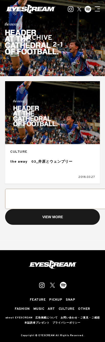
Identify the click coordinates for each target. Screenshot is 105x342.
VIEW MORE (52, 217)
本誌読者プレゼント (37, 323)
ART (51, 309)
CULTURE (19, 152)
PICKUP (55, 300)
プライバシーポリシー (66, 323)
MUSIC (38, 309)
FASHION (22, 309)
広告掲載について (46, 318)
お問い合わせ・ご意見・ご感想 (80, 318)
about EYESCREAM (19, 318)
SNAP (70, 300)
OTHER (84, 309)
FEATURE (38, 300)
